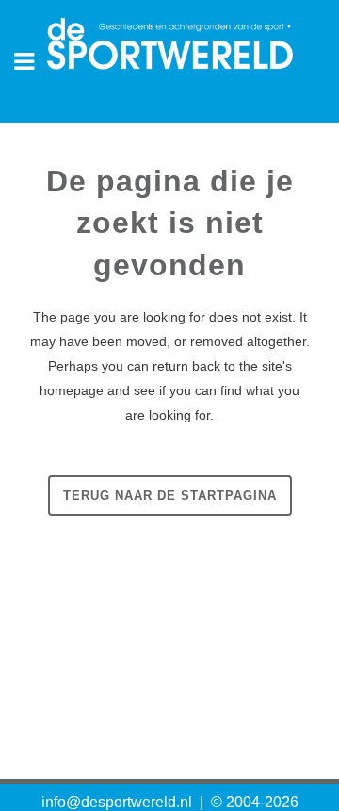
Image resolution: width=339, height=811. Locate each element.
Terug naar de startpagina (170, 495)
